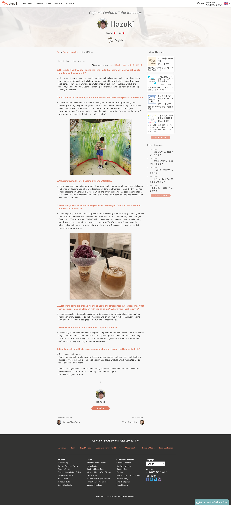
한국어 (124, 65)
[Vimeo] (156, 479)
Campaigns (69, 3)
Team (73, 448)
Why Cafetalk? (26, 3)
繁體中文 (139, 65)
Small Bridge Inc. (123, 482)
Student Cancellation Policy (69, 472)
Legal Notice (85, 448)
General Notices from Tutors (99, 472)
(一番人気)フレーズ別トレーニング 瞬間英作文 (166, 79)
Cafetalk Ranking (123, 466)
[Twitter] (152, 479)
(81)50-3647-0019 (157, 471)
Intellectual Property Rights (98, 478)
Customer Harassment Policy (108, 448)
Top (59, 52)
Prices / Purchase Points (68, 466)
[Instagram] (159, 479)
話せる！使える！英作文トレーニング (165, 98)
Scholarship (63, 478)
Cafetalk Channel (123, 462)
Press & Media (148, 448)
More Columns (160, 195)
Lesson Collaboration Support (128, 475)
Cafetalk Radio (64, 482)
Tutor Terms (92, 475)
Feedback (57, 3)
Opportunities (131, 448)
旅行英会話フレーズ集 (165, 59)
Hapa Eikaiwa (122, 485)
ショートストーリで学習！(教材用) (165, 116)
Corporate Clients (65, 475)
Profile (100, 408)
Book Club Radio (65, 485)
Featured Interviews (95, 469)
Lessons (39, 3)
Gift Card (120, 472)
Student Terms (64, 469)
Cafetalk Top (63, 462)
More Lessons (161, 137)
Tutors (48, 3)
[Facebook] (148, 479)
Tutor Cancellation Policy (97, 482)
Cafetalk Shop (122, 469)
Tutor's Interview (71, 52)
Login (201, 3)
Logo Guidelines (166, 448)
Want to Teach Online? (96, 462)
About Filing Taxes (95, 485)
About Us (62, 448)
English (111, 65)
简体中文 (131, 65)
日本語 (118, 65)
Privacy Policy (122, 478)
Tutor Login (92, 466)
